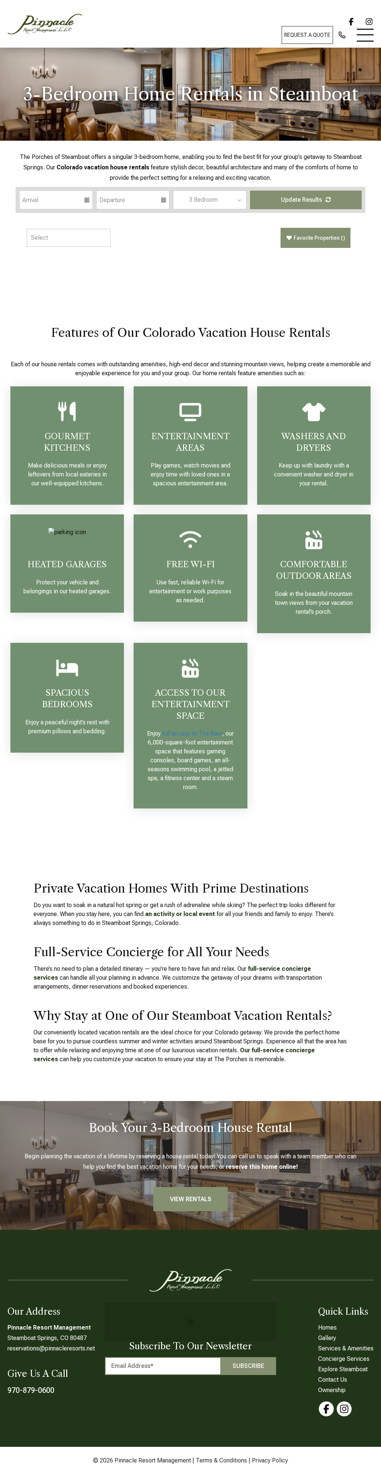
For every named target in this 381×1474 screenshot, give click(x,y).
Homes (327, 1327)
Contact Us (332, 1379)
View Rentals (190, 1199)
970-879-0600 (30, 1390)
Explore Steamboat (343, 1369)
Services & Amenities (346, 1348)
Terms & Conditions (221, 1460)
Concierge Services (343, 1358)
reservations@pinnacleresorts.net (51, 1348)
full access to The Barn (192, 733)
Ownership (332, 1390)
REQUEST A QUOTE (307, 35)
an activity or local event (181, 914)
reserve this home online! (262, 1166)
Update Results (302, 199)
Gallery (327, 1337)
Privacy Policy (270, 1460)
